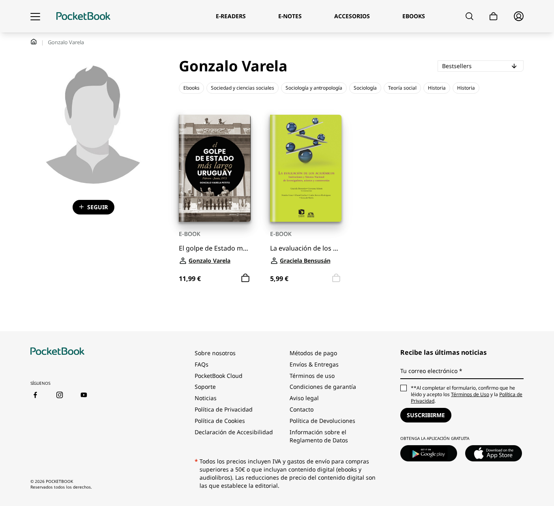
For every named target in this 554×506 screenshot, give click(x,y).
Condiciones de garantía (323, 386)
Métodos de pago (313, 353)
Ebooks (191, 87)
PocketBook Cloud (219, 376)
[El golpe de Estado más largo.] (215, 168)
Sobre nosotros (215, 353)
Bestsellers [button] (483, 66)
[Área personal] (519, 16)
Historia (437, 87)
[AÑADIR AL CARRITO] (245, 278)
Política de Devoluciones (322, 421)
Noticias (206, 398)
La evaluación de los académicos (306, 248)
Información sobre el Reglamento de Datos (319, 436)
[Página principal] (83, 16)
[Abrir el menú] (35, 16)
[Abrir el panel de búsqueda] (469, 16)
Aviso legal (304, 398)
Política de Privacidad (224, 409)
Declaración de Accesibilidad (234, 432)
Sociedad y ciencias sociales (242, 87)
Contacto (302, 409)
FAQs (201, 364)
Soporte (205, 386)
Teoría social (402, 87)
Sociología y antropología (314, 87)
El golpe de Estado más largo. (215, 248)
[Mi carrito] (494, 16)
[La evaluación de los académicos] (306, 168)
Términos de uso (312, 376)
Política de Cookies (220, 421)
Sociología (365, 87)
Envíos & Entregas (314, 364)
